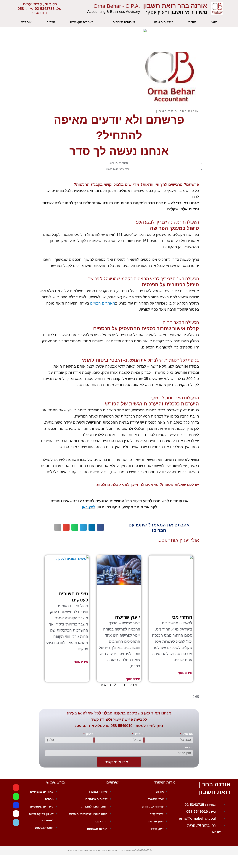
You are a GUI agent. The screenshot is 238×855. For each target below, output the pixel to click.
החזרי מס (182, 617)
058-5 (115, 726)
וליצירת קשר (101, 719)
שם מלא (187, 734)
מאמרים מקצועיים (82, 22)
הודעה (189, 747)
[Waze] (16, 822)
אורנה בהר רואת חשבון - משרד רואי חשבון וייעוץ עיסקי (92, 850)
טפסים (50, 22)
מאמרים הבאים (102, 303)
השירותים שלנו (163, 22)
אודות (192, 22)
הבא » (106, 685)
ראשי (214, 22)
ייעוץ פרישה (127, 617)
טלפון (89, 734)
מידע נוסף (185, 673)
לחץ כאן (88, 507)
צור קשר (26, 22)
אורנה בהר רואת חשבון (175, 5)
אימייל (139, 734)
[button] (100, 527)
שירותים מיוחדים (124, 22)
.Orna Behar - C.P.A (117, 6)
